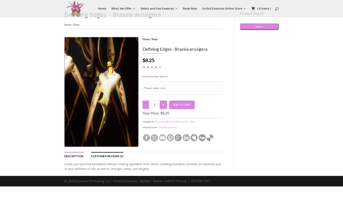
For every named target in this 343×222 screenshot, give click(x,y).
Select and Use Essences (157, 8)
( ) (263, 8)
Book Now (190, 8)
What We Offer (121, 8)
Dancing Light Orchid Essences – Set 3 (175, 121)
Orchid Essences (167, 127)
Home (102, 8)
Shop (76, 24)
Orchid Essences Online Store (222, 8)
